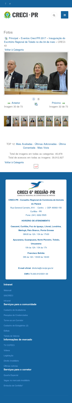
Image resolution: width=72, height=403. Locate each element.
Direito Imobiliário (11, 360)
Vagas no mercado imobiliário (17, 380)
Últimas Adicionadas (46, 144)
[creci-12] (24, 120)
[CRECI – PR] (21, 15)
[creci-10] (41, 120)
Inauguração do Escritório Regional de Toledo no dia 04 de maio (34, 40)
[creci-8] (57, 120)
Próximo (56, 103)
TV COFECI (9, 345)
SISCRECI (8, 295)
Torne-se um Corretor (13, 320)
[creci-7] (66, 120)
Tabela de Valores (12, 335)
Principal (13, 38)
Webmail (7, 290)
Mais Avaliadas (24, 144)
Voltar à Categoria (14, 49)
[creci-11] (32, 120)
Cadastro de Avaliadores (15, 309)
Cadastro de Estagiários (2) (16, 325)
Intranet (7, 300)
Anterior (16, 103)
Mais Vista (43, 147)
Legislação (8, 355)
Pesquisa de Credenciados (16, 315)
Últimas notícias (11, 365)
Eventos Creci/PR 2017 (33, 38)
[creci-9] (49, 120)
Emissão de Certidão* (13, 385)
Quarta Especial (11, 375)
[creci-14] (7, 120)
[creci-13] (16, 120)
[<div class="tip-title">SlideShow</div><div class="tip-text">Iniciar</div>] (34, 98)
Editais (7, 330)
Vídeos (7, 350)
